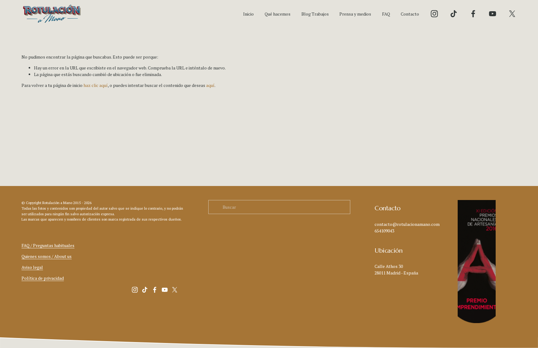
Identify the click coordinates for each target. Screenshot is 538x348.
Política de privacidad (42, 278)
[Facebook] (473, 13)
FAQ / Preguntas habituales (47, 245)
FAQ (386, 14)
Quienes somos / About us (46, 256)
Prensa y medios (355, 14)
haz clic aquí (95, 85)
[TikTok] (453, 13)
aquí (210, 85)
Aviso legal (32, 267)
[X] (512, 13)
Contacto (410, 14)
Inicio (248, 14)
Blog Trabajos (315, 14)
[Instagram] (434, 13)
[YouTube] (492, 13)
